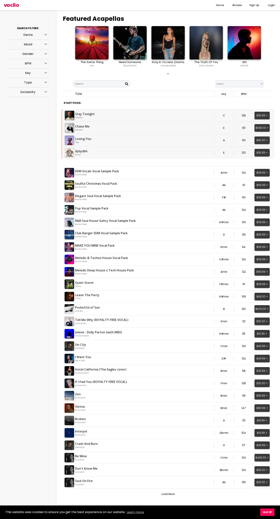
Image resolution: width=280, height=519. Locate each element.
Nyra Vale (80, 360)
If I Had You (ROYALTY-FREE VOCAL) (101, 382)
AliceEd (79, 129)
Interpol (81, 431)
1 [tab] (168, 74)
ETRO (78, 298)
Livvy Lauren (206, 65)
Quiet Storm (84, 283)
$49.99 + (262, 346)
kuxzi (78, 154)
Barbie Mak (81, 174)
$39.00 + (262, 470)
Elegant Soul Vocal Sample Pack (98, 196)
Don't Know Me (86, 468)
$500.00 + (262, 309)
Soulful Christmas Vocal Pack (96, 183)
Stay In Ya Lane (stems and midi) (168, 63)
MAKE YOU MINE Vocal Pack (95, 245)
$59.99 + (262, 173)
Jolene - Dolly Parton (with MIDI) (98, 332)
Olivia (78, 286)
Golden (79, 117)
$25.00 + (262, 321)
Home (220, 5)
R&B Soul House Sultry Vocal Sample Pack (105, 221)
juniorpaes (80, 323)
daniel (244, 65)
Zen (78, 394)
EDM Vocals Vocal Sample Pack (97, 171)
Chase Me (82, 126)
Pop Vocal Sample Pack (91, 208)
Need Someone (130, 62)
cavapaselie (168, 65)
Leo (92, 65)
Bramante (80, 397)
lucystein (79, 459)
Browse (237, 5)
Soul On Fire (84, 481)
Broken (80, 419)
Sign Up (254, 5)
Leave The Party (87, 295)
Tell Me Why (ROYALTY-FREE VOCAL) (101, 320)
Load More (168, 494)
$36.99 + (262, 153)
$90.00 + (262, 140)
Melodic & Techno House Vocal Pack (101, 258)
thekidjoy (80, 348)
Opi (77, 142)
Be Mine (81, 456)
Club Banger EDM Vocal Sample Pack (101, 233)
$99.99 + (262, 408)
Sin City (80, 345)
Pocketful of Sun (87, 307)
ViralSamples (82, 335)
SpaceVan (130, 65)
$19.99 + (262, 420)
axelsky (79, 310)
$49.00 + (262, 296)
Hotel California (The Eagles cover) (100, 369)
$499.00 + (262, 458)
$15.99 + (262, 334)
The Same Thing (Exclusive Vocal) (92, 63)
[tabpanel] (92, 48)
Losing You (83, 139)
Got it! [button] (267, 512)
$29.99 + (262, 371)
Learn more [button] (135, 512)
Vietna (80, 406)
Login (271, 5)
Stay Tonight (85, 114)
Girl (244, 62)
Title (78, 94)
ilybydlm (81, 151)
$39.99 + (262, 115)
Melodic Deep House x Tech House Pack (104, 270)
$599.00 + (262, 128)
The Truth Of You (206, 62)
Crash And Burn (86, 444)
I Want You (83, 357)
